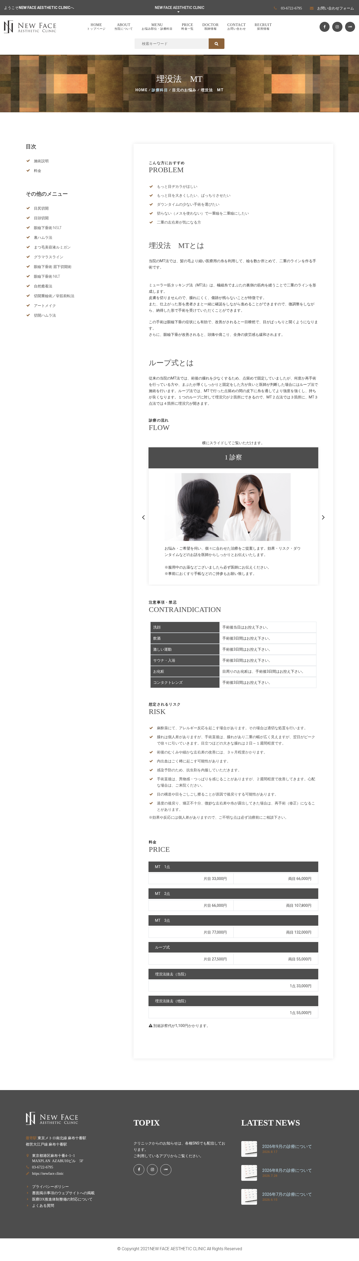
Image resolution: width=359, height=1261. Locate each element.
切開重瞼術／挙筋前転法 (54, 296)
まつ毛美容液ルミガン (52, 247)
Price (187, 26)
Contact (236, 26)
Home (96, 26)
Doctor (210, 26)
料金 (37, 171)
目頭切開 (41, 218)
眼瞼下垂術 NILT (47, 276)
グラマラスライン (48, 257)
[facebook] (325, 27)
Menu (157, 26)
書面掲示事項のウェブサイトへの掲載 (63, 1192)
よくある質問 (43, 1205)
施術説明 (41, 161)
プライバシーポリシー (50, 1186)
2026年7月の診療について (287, 1194)
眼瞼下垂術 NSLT (48, 228)
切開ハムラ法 (45, 315)
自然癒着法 (43, 286)
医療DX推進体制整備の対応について (62, 1199)
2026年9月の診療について (287, 1146)
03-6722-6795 (291, 8)
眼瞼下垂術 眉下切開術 (52, 267)
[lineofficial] (350, 27)
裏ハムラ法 (43, 237)
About (123, 26)
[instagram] (337, 27)
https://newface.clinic (48, 1173)
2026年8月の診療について (287, 1170)
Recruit (263, 26)
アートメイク (45, 305)
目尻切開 (41, 208)
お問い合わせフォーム (335, 8)
